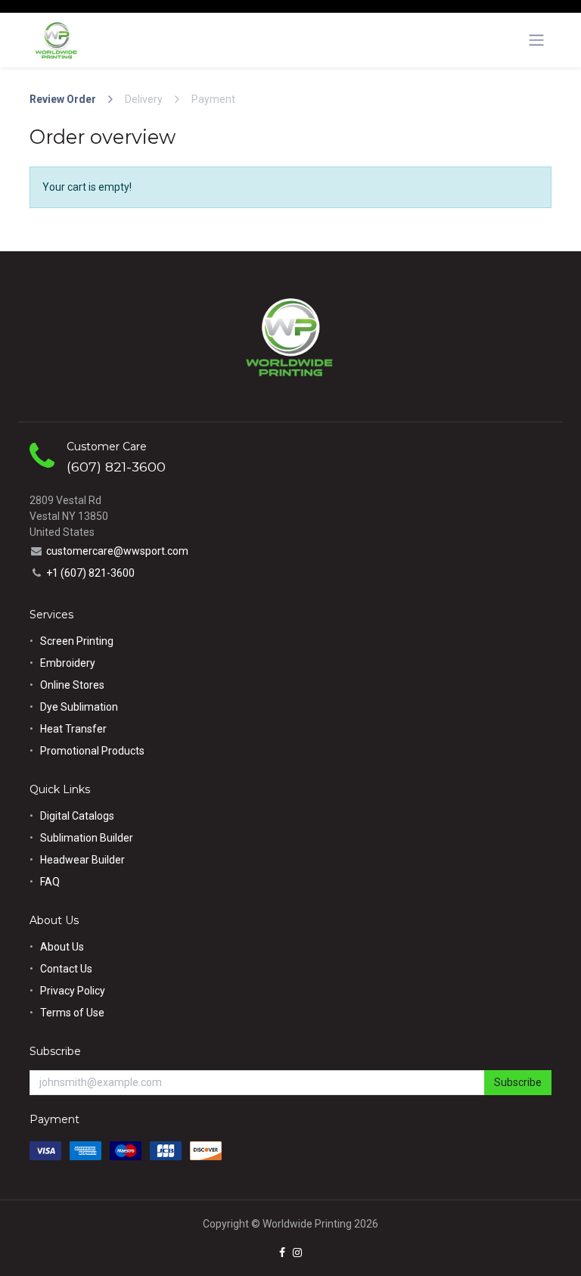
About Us (62, 947)
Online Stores (73, 685)
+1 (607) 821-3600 (90, 573)
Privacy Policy (72, 991)
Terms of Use (72, 1013)
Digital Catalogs (77, 816)
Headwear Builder (82, 860)
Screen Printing (76, 641)
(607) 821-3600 (116, 467)
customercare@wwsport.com (117, 551)
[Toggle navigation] (536, 40)
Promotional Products (92, 751)
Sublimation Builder (86, 838)
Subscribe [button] (518, 1082)
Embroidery (67, 663)
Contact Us (66, 969)
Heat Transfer (73, 729)
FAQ (50, 882)
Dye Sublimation (79, 707)
